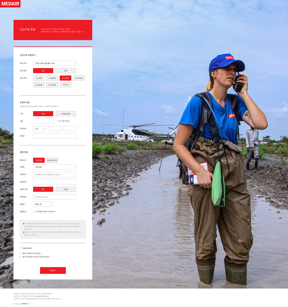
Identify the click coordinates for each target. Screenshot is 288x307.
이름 (21, 121)
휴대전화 (23, 128)
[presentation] (65, 84)
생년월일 (23, 197)
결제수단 (23, 160)
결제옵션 (23, 211)
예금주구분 (24, 189)
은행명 (22, 167)
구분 (21, 113)
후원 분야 (23, 63)
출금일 (22, 204)
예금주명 (23, 182)
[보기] (39, 253)
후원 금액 (23, 78)
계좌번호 (23, 174)
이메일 (22, 136)
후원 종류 (23, 70)
